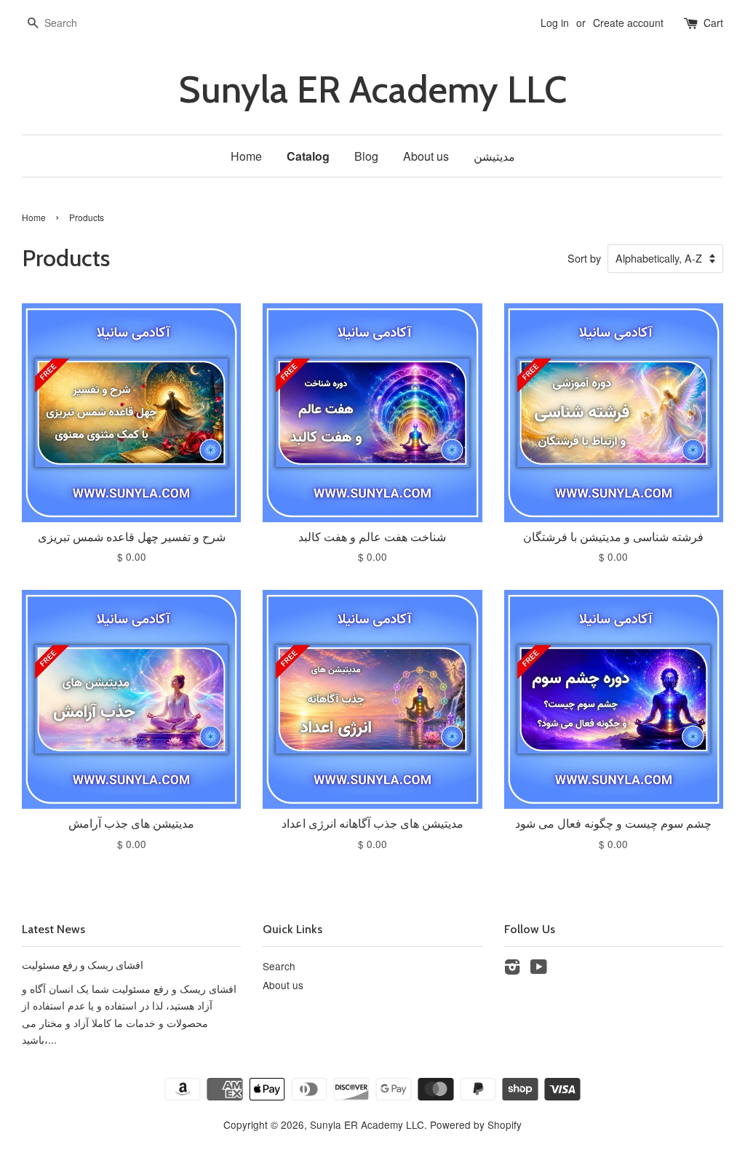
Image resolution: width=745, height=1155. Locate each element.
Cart (713, 22)
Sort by (584, 257)
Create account (628, 22)
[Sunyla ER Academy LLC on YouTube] (538, 969)
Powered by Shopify (476, 1124)
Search (279, 966)
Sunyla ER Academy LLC (372, 90)
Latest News (53, 929)
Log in (555, 22)
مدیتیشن (494, 156)
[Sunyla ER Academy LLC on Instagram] (512, 969)
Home (246, 156)
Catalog (308, 156)
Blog (366, 156)
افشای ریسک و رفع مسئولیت (82, 965)
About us (426, 156)
